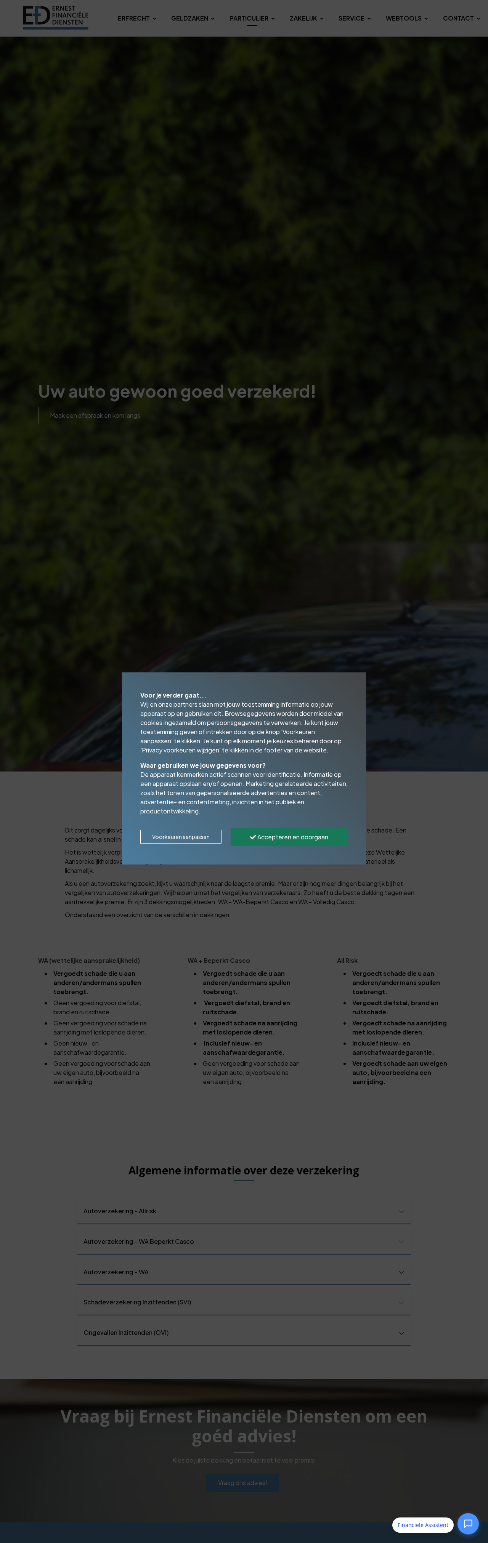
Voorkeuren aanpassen (181, 836)
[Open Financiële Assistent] (468, 1523)
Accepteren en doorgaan (292, 837)
